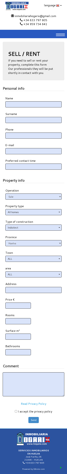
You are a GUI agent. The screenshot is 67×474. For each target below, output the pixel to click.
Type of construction (19, 222)
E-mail (9, 145)
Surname (11, 114)
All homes (13, 212)
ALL (10, 259)
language (50, 5)
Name (9, 98)
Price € (10, 299)
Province (11, 237)
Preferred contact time (20, 161)
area (8, 268)
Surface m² (12, 331)
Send (33, 420)
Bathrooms (12, 346)
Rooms (9, 315)
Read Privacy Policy (33, 404)
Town (9, 253)
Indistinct (13, 227)
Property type (14, 206)
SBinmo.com (39, 469)
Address (10, 284)
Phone (9, 129)
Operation (12, 190)
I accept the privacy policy (34, 411)
